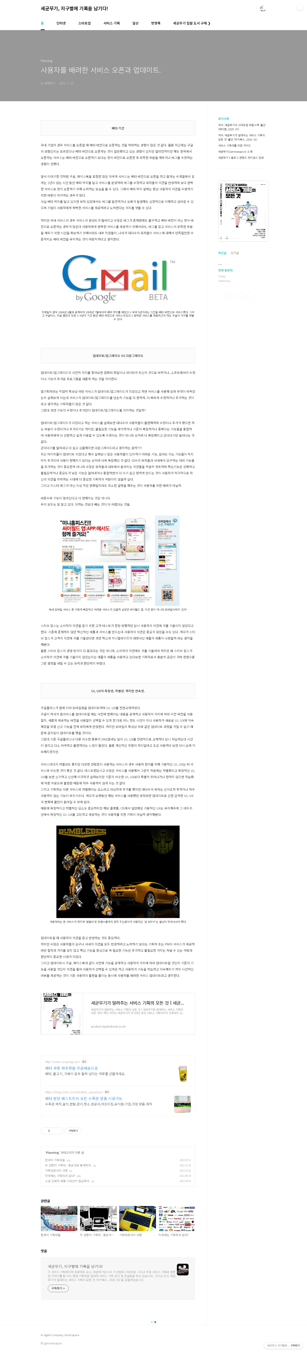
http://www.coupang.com (62, 1062)
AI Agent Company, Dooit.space (60, 1335)
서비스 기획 (111, 23)
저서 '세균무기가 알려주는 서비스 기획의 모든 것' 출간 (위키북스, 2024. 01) (241, 137)
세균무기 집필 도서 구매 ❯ (192, 23)
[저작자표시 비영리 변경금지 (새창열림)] (87, 1131)
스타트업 (84, 23)
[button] (152, 1322)
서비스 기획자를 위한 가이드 (234, 145)
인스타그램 (231, 296)
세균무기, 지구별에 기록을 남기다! (74, 8)
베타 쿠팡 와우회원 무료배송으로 (71, 1067)
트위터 (241, 296)
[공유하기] (53, 1131)
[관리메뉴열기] (300, 7)
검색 (253, 8)
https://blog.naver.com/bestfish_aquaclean (74, 1092)
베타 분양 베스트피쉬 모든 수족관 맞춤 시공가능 (83, 1098)
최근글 (222, 253)
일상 (135, 23)
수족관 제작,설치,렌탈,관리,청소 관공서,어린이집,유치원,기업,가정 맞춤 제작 (98, 1103)
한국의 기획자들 (55, 1160)
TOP (263, 1336)
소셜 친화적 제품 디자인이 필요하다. (67, 1181)
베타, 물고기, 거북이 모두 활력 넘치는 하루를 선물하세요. (85, 1073)
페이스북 (222, 296)
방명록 (156, 23)
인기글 (235, 253)
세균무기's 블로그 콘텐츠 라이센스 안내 (241, 158)
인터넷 (61, 23)
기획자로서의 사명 (56, 1170)
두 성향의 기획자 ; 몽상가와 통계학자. (68, 1165)
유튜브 (251, 296)
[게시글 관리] (58, 1131)
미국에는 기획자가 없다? (60, 1176)
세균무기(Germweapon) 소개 (235, 151)
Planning (52, 1152)
